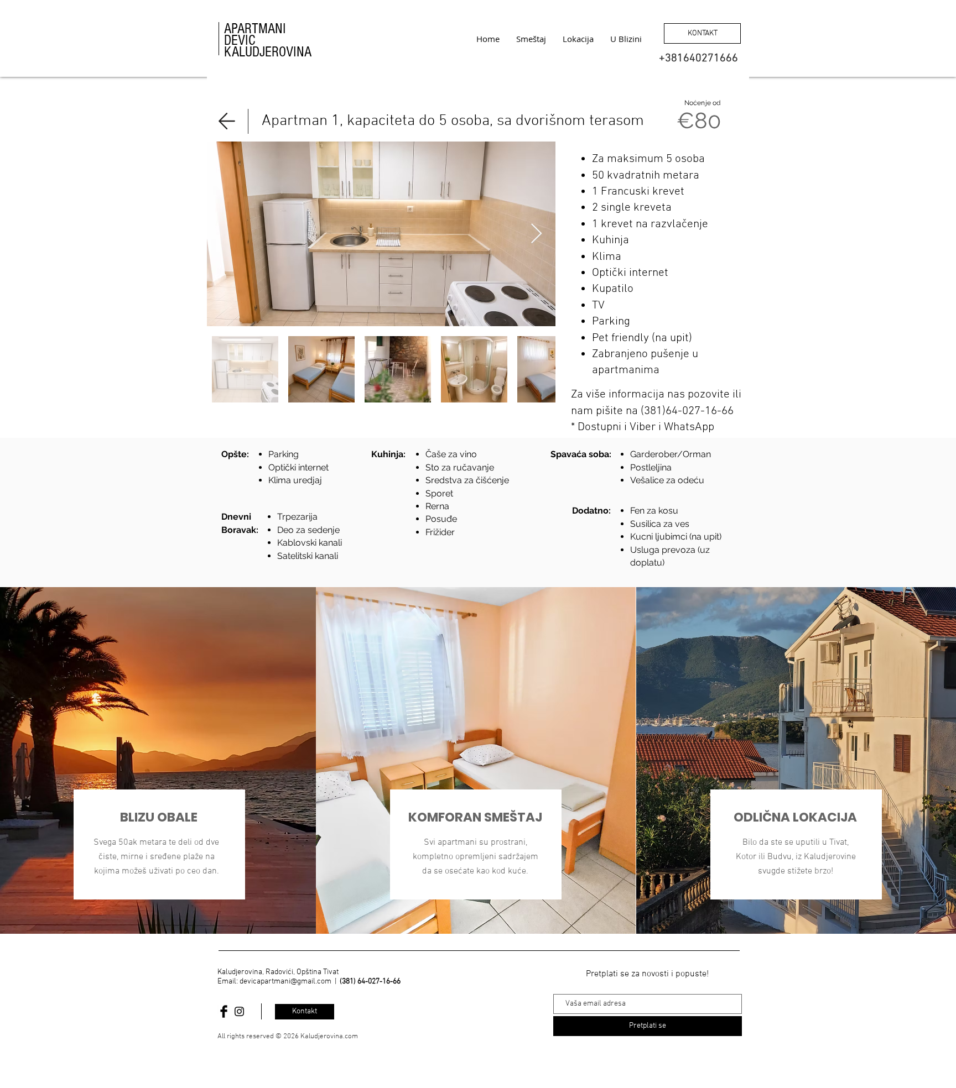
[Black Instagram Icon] (239, 1011)
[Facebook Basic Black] (223, 1011)
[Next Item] (536, 234)
